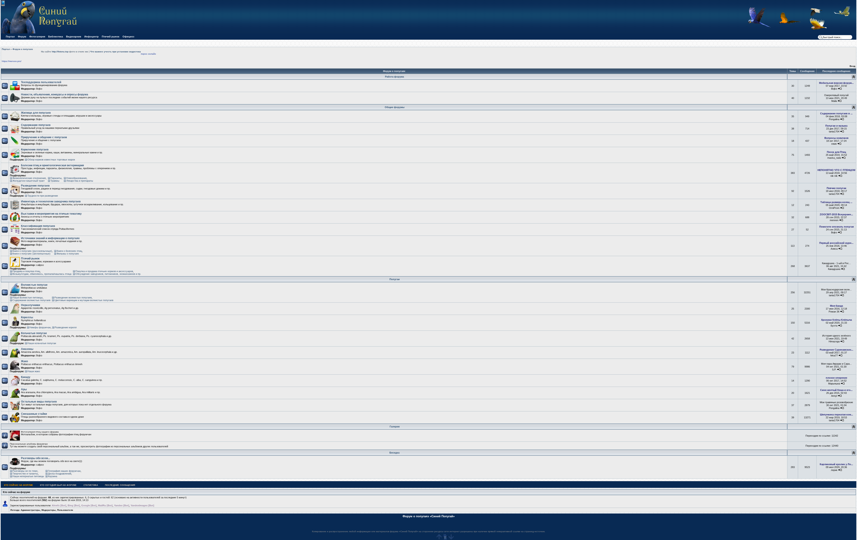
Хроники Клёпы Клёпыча (836, 319)
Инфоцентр (91, 36)
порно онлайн (148, 54)
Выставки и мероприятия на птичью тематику (51, 213)
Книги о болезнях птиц (69, 251)
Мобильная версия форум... (836, 83)
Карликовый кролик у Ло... (836, 464)
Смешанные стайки (34, 413)
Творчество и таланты (25, 473)
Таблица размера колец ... (836, 202)
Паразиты (56, 178)
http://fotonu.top (60, 51)
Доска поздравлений (59, 473)
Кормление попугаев (34, 149)
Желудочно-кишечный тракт (28, 180)
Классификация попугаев (38, 226)
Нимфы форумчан (40, 327)
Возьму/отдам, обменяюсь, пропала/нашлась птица (41, 274)
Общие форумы (394, 107)
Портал (10, 36)
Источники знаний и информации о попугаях (50, 238)
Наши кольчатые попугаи (41, 343)
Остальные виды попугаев (39, 401)
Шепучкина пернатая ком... (836, 414)
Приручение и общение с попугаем (44, 137)
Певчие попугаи (836, 188)
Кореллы (27, 317)
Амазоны (27, 349)
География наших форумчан (64, 471)
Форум (22, 36)
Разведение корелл (66, 327)
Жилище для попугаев (36, 112)
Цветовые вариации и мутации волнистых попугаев (83, 300)
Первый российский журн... (836, 243)
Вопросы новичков (836, 138)
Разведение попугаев (35, 185)
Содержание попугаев (35, 125)
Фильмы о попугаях (68, 253)
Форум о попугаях (22, 49)
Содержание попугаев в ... (836, 113)
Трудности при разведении (42, 195)
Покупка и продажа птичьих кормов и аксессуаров (104, 271)
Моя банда (836, 305)
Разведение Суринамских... (836, 349)
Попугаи (394, 279)
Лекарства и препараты (79, 180)
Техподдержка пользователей (41, 82)
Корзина (52, 476)
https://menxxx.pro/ (11, 61)
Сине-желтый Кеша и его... (836, 390)
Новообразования (76, 178)
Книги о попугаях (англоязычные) (31, 253)
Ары (24, 389)
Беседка (394, 452)
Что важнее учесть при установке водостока (115, 51)
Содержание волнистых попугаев (31, 300)
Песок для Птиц (836, 152)
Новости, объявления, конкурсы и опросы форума (54, 94)
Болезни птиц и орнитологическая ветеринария (52, 165)
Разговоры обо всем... (35, 458)
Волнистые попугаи (34, 284)
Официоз (128, 36)
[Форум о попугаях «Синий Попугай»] (41, 32)
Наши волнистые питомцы (27, 297)
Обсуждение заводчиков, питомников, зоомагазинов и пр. (108, 274)
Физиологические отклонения (29, 178)
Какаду (25, 377)
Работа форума (394, 76)
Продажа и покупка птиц (26, 271)
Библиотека (55, 36)
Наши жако (33, 371)
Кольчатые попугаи (34, 333)
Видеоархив (73, 36)
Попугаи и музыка (836, 125)
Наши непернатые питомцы (28, 476)
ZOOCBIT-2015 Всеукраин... (836, 214)
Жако (24, 361)
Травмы (54, 180)
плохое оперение (836, 377)
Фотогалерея (37, 36)
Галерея (394, 426)
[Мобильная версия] (3, 5)
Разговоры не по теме (24, 471)
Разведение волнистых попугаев (73, 297)
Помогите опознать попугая (836, 226)
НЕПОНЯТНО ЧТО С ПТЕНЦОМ (836, 170)
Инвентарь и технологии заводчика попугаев (51, 201)
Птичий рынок (110, 36)
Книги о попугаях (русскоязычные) (32, 251)
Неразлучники (30, 305)
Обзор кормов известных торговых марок (51, 159)
